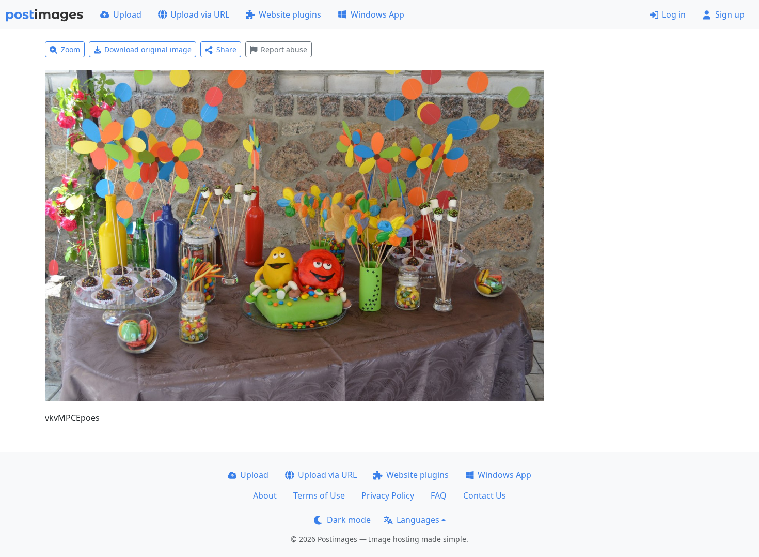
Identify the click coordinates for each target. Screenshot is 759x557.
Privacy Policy (387, 495)
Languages (418, 519)
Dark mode (349, 519)
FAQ (439, 495)
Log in (674, 14)
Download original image (148, 49)
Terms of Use (319, 495)
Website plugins (290, 14)
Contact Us (484, 495)
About (265, 495)
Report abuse (284, 49)
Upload (127, 14)
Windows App (377, 14)
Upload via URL (199, 14)
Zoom (70, 49)
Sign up (730, 14)
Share (226, 49)
